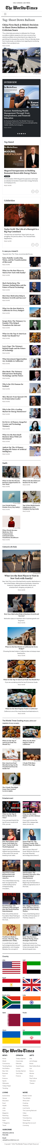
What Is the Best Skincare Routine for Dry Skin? (31, 482)
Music (31, 1076)
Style (4, 1120)
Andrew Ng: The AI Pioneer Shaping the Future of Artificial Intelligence (14, 449)
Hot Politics (5, 1068)
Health (4, 1105)
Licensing (26, 1125)
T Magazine (6, 1123)
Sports (4, 1081)
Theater (32, 1083)
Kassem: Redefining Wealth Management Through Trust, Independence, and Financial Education (17, 114)
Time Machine (27, 1118)
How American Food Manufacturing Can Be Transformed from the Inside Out (10, 766)
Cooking (25, 1103)
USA (14, 3)
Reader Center (27, 1095)
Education (5, 1100)
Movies (32, 1073)
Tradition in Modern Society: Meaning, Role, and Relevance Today (10, 939)
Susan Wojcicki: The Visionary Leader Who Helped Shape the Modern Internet (31, 844)
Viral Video (19, 1073)
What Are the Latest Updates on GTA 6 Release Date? (31, 816)
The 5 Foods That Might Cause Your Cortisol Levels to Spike (10, 789)
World (4, 1061)
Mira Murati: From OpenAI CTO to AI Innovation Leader (14, 398)
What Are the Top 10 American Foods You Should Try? (14, 335)
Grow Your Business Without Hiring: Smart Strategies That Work (30, 939)
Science (5, 1078)
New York (5, 1071)
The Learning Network (29, 1110)
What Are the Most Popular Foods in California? (21, 709)
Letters (18, 1068)
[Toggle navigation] (5, 14)
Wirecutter (26, 1100)
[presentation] (32, 191)
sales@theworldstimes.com (10, 1140)
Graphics (25, 1115)
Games (4, 1098)
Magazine (5, 1113)
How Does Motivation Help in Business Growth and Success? (14, 297)
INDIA (28, 3)
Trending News (7, 1066)
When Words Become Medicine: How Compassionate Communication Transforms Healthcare (10, 533)
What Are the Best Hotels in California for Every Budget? (13, 309)
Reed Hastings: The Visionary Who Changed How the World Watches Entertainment (10, 908)
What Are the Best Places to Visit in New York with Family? (14, 271)
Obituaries (5, 1083)
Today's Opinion (21, 1058)
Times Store (26, 1120)
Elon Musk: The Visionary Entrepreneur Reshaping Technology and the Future (12, 374)
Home (4, 1058)
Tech (4, 1076)
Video (24, 1113)
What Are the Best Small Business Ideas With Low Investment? (12, 437)
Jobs (3, 1108)
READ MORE (6, 46)
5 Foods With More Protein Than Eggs (29, 764)
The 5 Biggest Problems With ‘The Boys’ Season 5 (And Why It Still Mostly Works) (31, 908)
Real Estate (5, 1118)
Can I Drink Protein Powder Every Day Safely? (11, 506)
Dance (32, 1071)
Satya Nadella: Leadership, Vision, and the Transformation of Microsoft (14, 260)
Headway (25, 1105)
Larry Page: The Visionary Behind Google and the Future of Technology (14, 348)
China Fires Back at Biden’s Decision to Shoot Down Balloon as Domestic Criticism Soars (20, 28)
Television (33, 1081)
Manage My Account (29, 1123)
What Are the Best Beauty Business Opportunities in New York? (11, 482)
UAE (24, 3)
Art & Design (33, 1061)
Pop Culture (33, 1078)
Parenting (5, 1115)
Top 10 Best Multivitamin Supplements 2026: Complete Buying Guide (31, 507)
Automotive (6, 1095)
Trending (5, 1088)
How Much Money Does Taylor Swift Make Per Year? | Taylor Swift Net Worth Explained (10, 844)
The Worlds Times (21, 1144)
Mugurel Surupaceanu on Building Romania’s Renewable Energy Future (20, 171)
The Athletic (26, 1098)
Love (4, 1110)
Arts (31, 1058)
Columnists (19, 1061)
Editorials (18, 1063)
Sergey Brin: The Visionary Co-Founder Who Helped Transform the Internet (14, 323)
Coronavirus (6, 1063)
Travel (4, 1125)
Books (31, 1063)
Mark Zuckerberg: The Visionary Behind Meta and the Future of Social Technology (14, 285)
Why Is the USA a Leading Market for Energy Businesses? (14, 410)
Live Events (26, 1108)
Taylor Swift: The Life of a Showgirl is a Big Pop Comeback (21, 230)
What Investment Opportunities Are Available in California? (14, 360)
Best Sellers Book (35, 1066)
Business (5, 1073)
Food (4, 1103)
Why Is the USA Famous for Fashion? (12, 385)
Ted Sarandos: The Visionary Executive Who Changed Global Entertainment (31, 875)
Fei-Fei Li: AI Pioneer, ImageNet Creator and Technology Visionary (14, 424)
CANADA (19, 3)
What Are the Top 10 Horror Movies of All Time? (9, 816)
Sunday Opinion (21, 1071)
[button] (18, 134)
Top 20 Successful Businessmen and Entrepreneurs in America (8, 875)
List (31, 1068)
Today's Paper (6, 1086)
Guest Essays (20, 1066)
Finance (18, 1076)
